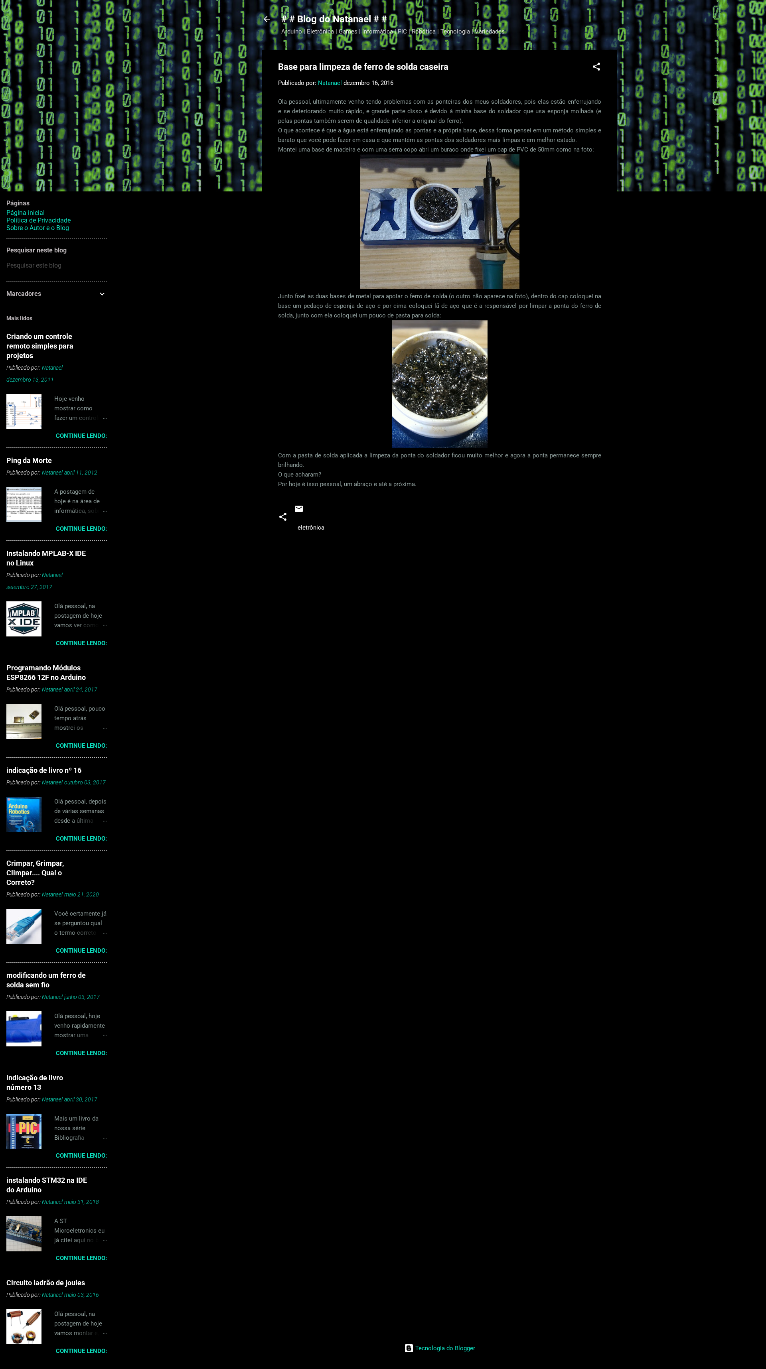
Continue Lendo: (81, 435)
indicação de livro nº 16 (43, 770)
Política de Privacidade (38, 220)
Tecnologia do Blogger (444, 1348)
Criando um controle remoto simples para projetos (39, 346)
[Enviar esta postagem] (299, 511)
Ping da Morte (29, 460)
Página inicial (25, 213)
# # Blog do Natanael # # (334, 19)
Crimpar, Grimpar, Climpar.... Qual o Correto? (35, 872)
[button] (596, 68)
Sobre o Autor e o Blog (37, 228)
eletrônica (311, 527)
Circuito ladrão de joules (45, 1282)
